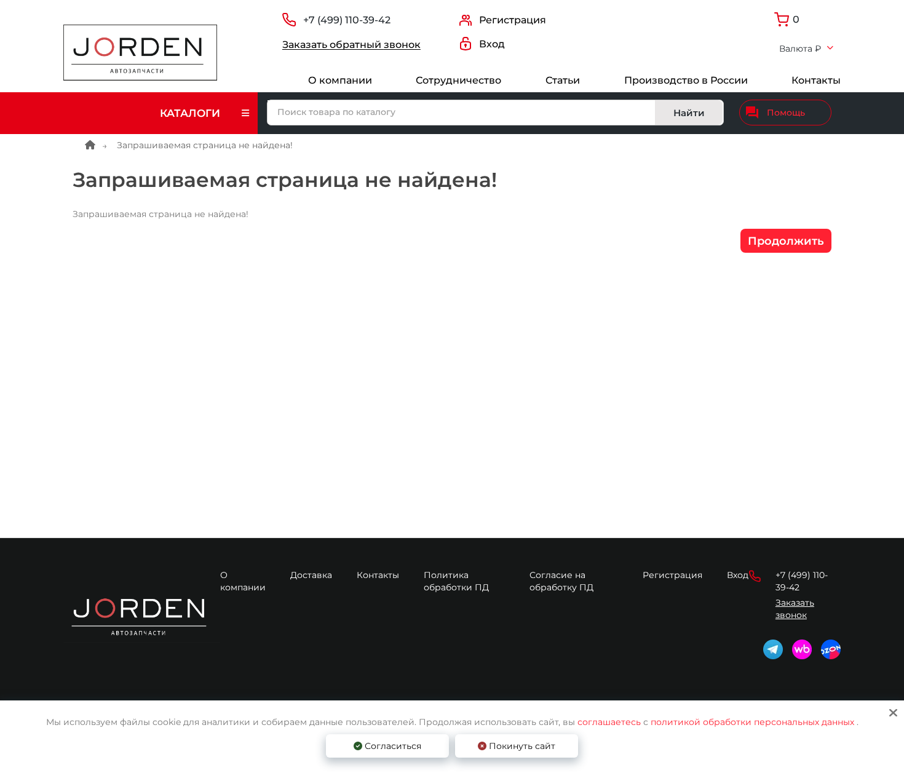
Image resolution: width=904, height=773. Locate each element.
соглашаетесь (610, 721)
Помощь (786, 112)
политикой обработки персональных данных (752, 721)
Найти (689, 113)
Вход (737, 575)
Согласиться (391, 745)
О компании (340, 80)
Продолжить (786, 241)
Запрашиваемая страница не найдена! (205, 145)
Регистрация (672, 575)
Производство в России (686, 80)
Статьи (562, 80)
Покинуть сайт (520, 745)
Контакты (816, 80)
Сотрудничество (458, 80)
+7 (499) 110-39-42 (347, 20)
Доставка (311, 575)
